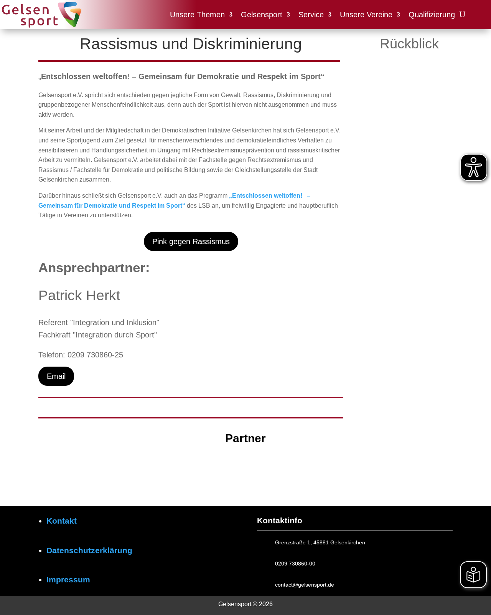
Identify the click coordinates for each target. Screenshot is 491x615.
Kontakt (61, 520)
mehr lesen (387, 147)
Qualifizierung (432, 14)
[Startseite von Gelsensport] (41, 14)
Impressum (68, 579)
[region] (245, 469)
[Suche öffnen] (462, 14)
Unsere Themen (197, 14)
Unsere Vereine (366, 14)
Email (56, 376)
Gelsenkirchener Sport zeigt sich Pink (406, 132)
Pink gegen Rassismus (191, 241)
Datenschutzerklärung (89, 550)
